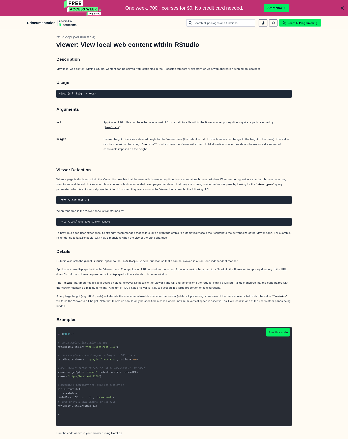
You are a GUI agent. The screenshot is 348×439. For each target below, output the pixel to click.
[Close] (342, 8)
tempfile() (112, 127)
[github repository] (273, 23)
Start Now (274, 8)
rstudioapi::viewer (135, 261)
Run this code (278, 332)
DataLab (116, 433)
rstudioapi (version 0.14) (75, 37)
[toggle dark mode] (263, 23)
